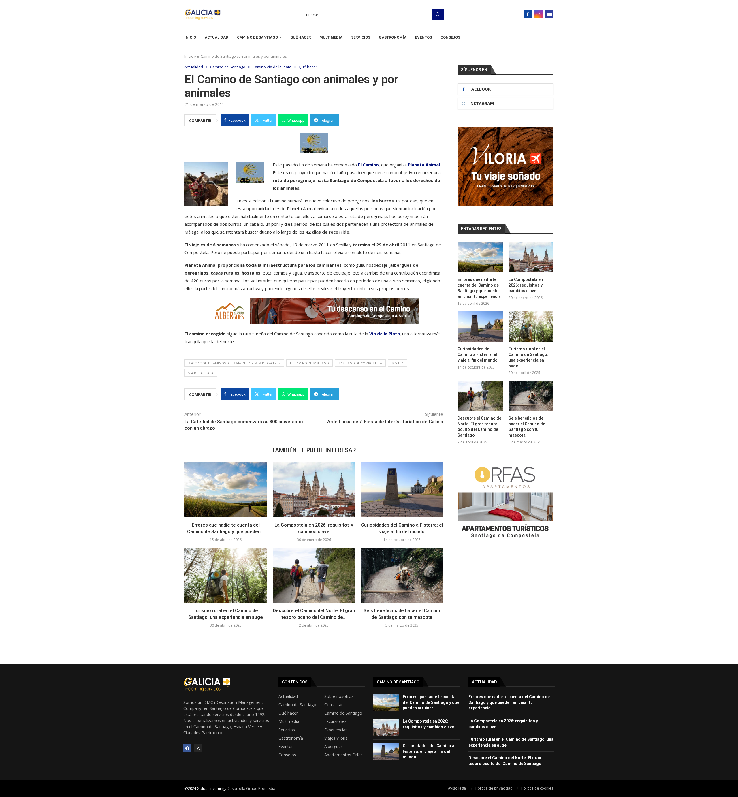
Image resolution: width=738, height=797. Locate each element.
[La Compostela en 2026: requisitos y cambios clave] (314, 489)
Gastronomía (392, 37)
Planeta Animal (424, 165)
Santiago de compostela (360, 363)
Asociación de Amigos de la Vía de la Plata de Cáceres (234, 363)
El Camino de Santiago (309, 363)
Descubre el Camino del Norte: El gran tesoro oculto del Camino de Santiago (480, 426)
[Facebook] (528, 14)
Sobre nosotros (338, 696)
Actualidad (216, 37)
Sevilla (398, 363)
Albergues (333, 747)
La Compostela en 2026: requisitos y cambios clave (526, 285)
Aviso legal (457, 788)
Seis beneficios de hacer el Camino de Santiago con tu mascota (527, 426)
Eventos (423, 37)
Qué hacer (300, 37)
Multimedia (330, 37)
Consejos (450, 37)
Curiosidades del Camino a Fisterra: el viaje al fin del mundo (478, 354)
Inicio (190, 37)
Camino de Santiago (257, 37)
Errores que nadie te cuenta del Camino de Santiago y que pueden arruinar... (431, 702)
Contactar (333, 705)
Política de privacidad (494, 788)
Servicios (360, 37)
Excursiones (335, 721)
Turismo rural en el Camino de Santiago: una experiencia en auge (528, 357)
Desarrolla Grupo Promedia (251, 788)
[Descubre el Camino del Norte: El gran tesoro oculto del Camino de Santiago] (314, 575)
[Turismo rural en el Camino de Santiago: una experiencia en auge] (225, 575)
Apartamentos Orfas (343, 755)
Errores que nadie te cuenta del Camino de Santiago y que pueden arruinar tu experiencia (479, 288)
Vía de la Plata (384, 334)
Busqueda (438, 14)
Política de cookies (537, 788)
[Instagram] (538, 14)
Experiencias (335, 730)
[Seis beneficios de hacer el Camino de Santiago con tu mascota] (402, 575)
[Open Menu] (549, 14)
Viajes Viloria (336, 738)
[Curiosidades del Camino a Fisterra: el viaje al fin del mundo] (402, 489)
